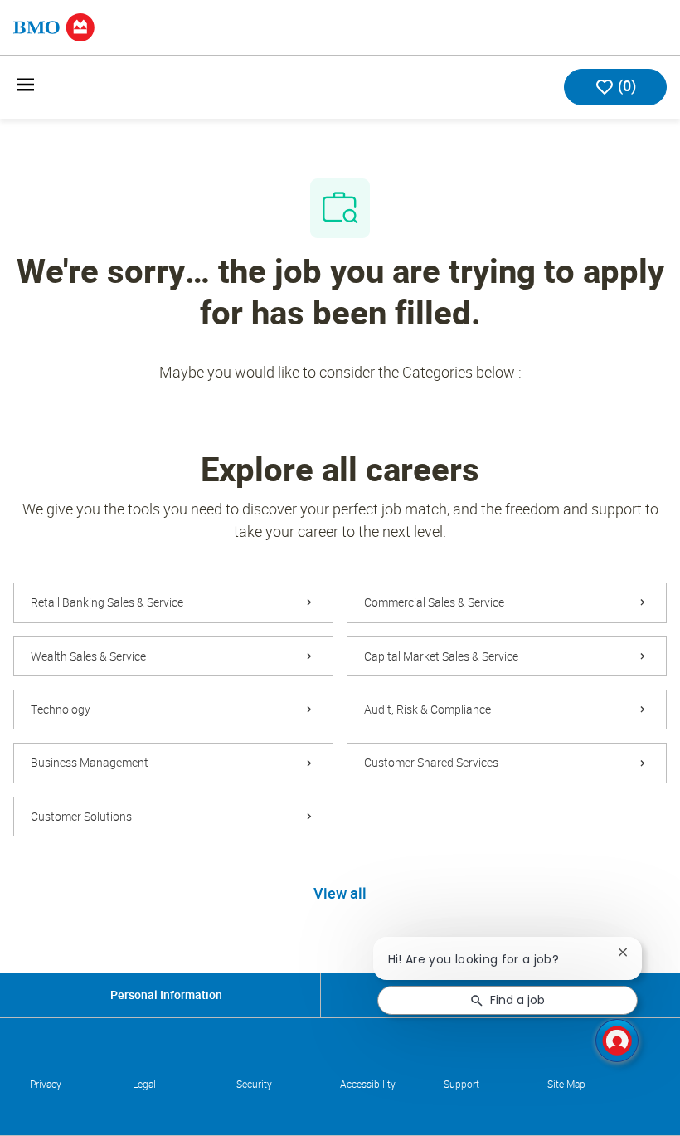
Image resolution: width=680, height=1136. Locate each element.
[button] (340, 894)
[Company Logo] (54, 26)
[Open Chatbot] (617, 1040)
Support (461, 1085)
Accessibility (368, 1085)
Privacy (45, 1085)
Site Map (566, 1085)
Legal (144, 1085)
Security (254, 1085)
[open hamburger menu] (25, 87)
